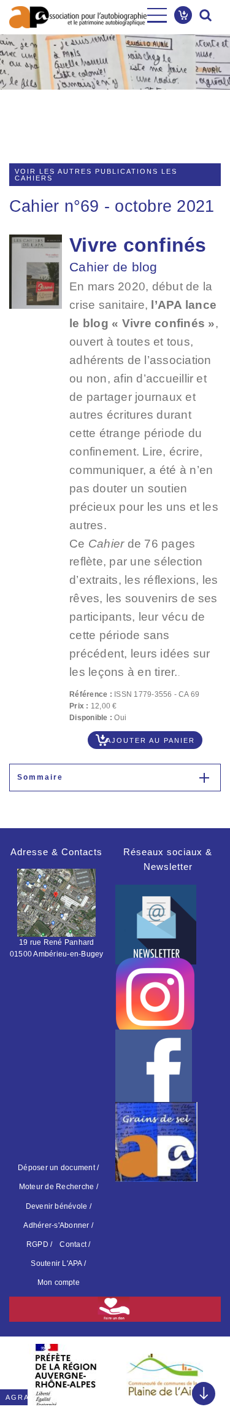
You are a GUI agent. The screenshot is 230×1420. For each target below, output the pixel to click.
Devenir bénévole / (58, 1206)
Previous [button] (24, 1370)
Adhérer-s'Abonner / (58, 1225)
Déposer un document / (58, 1167)
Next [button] (205, 1370)
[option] (66, 1374)
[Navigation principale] (157, 15)
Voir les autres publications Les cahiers (96, 175)
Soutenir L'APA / (58, 1263)
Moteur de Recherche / (58, 1186)
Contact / (74, 1244)
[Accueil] (78, 17)
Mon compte (58, 1282)
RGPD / (39, 1244)
